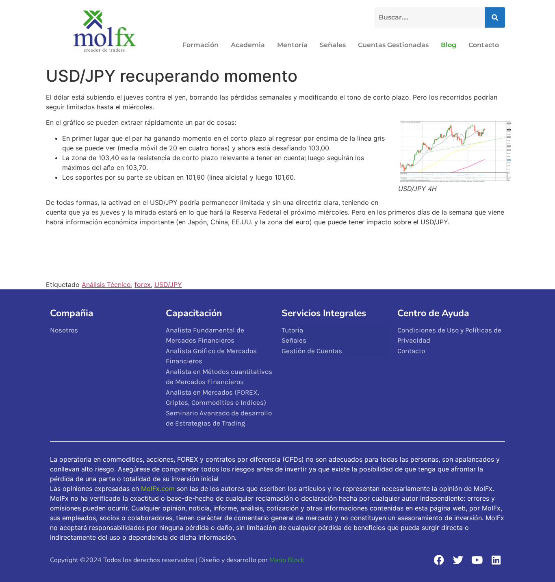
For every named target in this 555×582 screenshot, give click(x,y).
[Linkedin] (496, 560)
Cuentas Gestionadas (393, 45)
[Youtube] (477, 560)
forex (142, 284)
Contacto (483, 45)
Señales (333, 45)
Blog (448, 45)
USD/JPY (168, 284)
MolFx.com (158, 488)
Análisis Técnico (106, 284)
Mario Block (286, 560)
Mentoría (292, 45)
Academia (248, 45)
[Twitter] (458, 560)
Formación (200, 45)
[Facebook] (439, 560)
